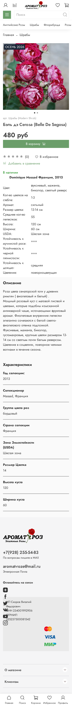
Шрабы (34, 25)
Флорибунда (52, 25)
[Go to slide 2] (37, 112)
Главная (8, 34)
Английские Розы (14, 25)
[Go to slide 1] (34, 112)
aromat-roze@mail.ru (21, 566)
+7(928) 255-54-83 (20, 552)
